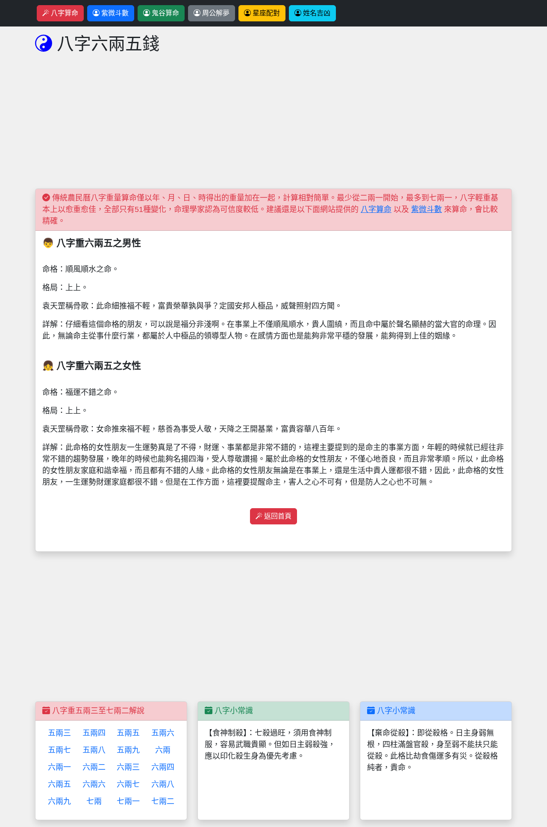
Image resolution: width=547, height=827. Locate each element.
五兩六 (162, 733)
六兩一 (59, 767)
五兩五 (128, 733)
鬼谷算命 (164, 13)
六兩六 (94, 784)
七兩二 (162, 801)
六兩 (163, 750)
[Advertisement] (273, 128)
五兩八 (94, 750)
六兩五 (59, 784)
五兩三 (59, 733)
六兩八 (162, 784)
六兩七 (128, 784)
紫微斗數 (114, 13)
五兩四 (94, 733)
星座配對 (265, 13)
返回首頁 (276, 516)
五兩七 (59, 750)
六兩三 (128, 767)
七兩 (94, 801)
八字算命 (63, 13)
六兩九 (59, 801)
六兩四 (162, 767)
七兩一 (128, 801)
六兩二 (94, 767)
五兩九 (128, 750)
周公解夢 (214, 13)
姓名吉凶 (315, 13)
